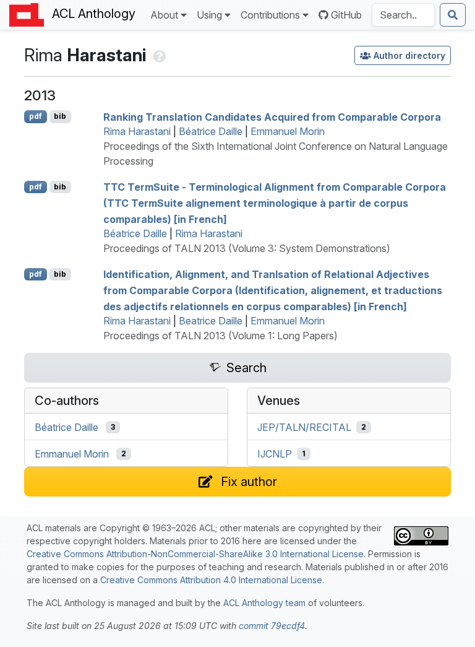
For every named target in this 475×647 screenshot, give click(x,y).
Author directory (409, 55)
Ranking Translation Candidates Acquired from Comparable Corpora (272, 116)
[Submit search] (453, 15)
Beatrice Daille (210, 321)
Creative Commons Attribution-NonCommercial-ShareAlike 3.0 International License (195, 554)
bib (60, 116)
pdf (35, 116)
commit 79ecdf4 (272, 625)
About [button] (164, 15)
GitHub (346, 15)
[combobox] (403, 15)
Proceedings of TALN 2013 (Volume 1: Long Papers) (220, 335)
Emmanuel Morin (287, 131)
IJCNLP (274, 454)
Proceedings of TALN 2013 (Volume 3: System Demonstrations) (246, 248)
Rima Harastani (137, 131)
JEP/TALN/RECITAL (304, 427)
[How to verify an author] (158, 55)
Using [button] (209, 15)
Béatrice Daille (210, 131)
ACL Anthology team (264, 602)
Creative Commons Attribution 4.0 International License (211, 580)
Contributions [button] (270, 15)
